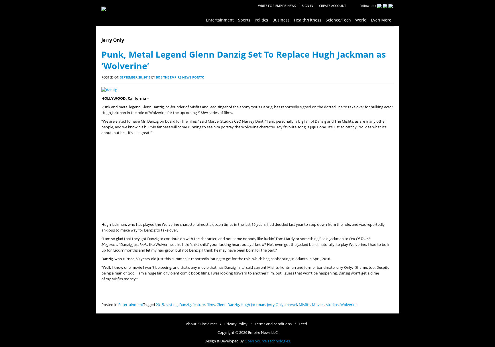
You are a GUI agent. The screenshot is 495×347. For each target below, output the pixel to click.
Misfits (304, 304)
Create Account (332, 5)
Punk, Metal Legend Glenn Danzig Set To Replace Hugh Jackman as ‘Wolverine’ (243, 60)
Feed (303, 323)
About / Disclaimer (201, 323)
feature (198, 304)
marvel (291, 304)
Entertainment (130, 304)
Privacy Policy (235, 323)
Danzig (185, 304)
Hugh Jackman (253, 304)
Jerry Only (275, 304)
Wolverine (349, 304)
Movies (318, 304)
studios (332, 304)
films (211, 304)
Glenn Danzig (228, 304)
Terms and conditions (273, 323)
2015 (160, 304)
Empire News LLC (263, 332)
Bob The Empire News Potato (180, 77)
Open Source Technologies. (268, 341)
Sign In (307, 5)
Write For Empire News (277, 5)
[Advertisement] (247, 179)
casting (172, 304)
